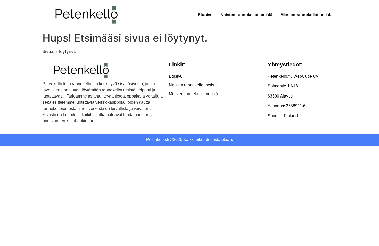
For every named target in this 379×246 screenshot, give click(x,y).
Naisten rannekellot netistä (246, 15)
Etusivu (205, 15)
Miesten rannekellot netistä (306, 15)
